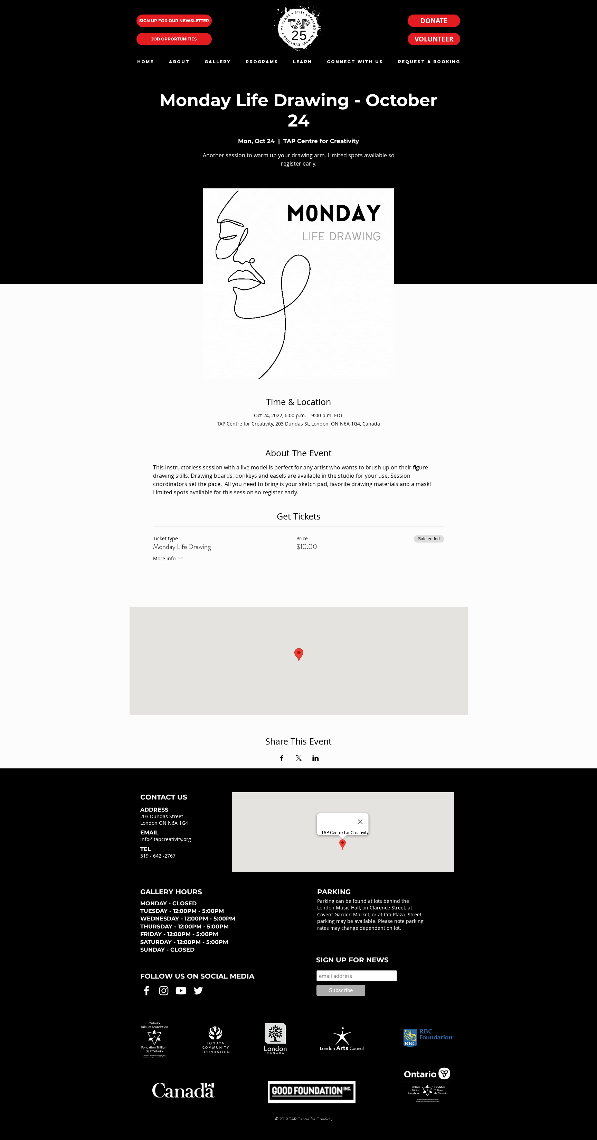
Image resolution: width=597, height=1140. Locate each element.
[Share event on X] (298, 758)
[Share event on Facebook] (281, 758)
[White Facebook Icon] (146, 990)
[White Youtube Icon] (181, 990)
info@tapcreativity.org (165, 839)
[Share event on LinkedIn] (315, 758)
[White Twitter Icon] (198, 990)
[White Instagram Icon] (164, 990)
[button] (179, 61)
